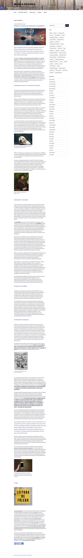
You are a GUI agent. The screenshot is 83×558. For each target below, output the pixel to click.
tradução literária (58, 72)
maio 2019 (51, 113)
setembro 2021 (52, 88)
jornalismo (52, 50)
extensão (52, 41)
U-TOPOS (33, 77)
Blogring (39, 12)
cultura (63, 35)
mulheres (52, 59)
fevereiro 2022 (52, 81)
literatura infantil (63, 54)
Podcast (56, 63)
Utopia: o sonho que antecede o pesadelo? (29, 26)
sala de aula (65, 70)
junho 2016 (51, 154)
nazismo (60, 61)
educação (61, 37)
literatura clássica (62, 52)
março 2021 (51, 95)
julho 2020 (51, 100)
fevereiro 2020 (52, 104)
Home (15, 12)
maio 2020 (51, 102)
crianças (51, 35)
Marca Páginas (24, 4)
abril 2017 (51, 150)
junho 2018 (51, 136)
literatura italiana (53, 57)
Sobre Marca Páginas (23, 12)
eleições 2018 (52, 39)
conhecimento (61, 33)
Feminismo (57, 41)
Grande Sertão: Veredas (54, 44)
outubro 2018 (52, 127)
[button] (1, 7)
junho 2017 (51, 145)
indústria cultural (53, 48)
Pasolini (65, 61)
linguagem (57, 50)
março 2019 (51, 118)
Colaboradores (32, 12)
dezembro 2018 (52, 125)
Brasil (51, 33)
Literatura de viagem (54, 54)
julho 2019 (51, 111)
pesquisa (51, 63)
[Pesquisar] (67, 25)
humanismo (59, 46)
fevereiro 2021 (52, 97)
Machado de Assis (61, 57)
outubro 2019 (52, 109)
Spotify (33, 540)
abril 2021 (51, 93)
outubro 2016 (52, 152)
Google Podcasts (27, 540)
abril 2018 (51, 141)
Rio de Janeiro (58, 70)
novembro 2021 (52, 86)
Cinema (55, 33)
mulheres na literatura (59, 59)
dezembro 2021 (52, 84)
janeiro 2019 (51, 122)
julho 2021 (51, 90)
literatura (63, 50)
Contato (45, 12)
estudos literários (60, 39)
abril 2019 (51, 116)
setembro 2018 (52, 129)
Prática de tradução (54, 68)
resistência (52, 70)
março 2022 (51, 79)
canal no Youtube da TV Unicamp (33, 538)
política (58, 65)
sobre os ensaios (34, 522)
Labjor (35, 512)
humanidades (52, 46)
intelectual (60, 48)
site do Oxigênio (36, 537)
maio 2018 (51, 138)
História (62, 44)
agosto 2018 (51, 131)
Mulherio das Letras (54, 61)
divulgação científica (54, 37)
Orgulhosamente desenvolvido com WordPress (23, 555)
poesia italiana (52, 65)
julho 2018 (51, 134)
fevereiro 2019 (52, 120)
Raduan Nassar (62, 68)
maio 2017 (51, 147)
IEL (21, 72)
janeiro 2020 (51, 106)
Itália (64, 48)
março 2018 (51, 143)
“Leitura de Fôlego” (18, 511)
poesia (61, 63)
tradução (51, 72)
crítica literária (57, 35)
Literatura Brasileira (54, 52)
